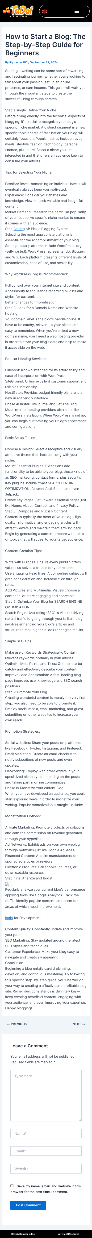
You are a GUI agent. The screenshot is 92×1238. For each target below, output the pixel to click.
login (9, 918)
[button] (77, 11)
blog (83, 986)
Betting (19, 229)
